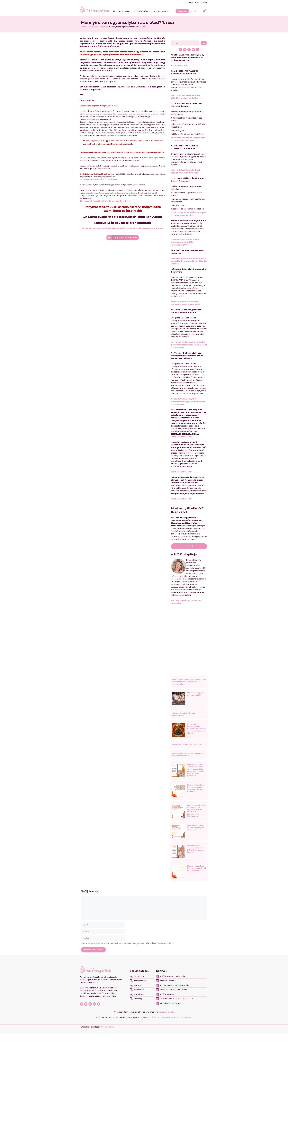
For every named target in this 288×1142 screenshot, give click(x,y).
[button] (122, 237)
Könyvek (126, 11)
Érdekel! (189, 546)
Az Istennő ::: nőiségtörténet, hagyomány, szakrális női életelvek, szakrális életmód (196, 728)
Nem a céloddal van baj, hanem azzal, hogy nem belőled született (195, 788)
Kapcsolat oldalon (166, 1012)
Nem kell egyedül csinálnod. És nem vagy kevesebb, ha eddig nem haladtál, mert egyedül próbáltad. (195, 770)
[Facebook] (180, 49)
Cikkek (165, 11)
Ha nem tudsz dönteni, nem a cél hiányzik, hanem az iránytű (195, 849)
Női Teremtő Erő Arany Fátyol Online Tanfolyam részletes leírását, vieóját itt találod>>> (189, 345)
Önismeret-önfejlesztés (98, 27)
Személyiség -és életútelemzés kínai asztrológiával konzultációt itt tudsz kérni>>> (189, 261)
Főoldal (117, 11)
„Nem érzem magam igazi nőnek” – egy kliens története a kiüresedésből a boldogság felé (189, 681)
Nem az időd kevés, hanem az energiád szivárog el (195, 827)
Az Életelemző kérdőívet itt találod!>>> (98, 179)
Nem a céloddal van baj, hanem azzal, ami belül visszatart (196, 868)
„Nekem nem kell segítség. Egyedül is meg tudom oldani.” (188, 754)
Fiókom (204, 2)
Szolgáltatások (142, 11)
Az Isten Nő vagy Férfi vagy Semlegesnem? (183, 714)
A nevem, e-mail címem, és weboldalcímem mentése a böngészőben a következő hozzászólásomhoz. (128, 943)
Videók (157, 11)
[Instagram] (189, 49)
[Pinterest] (193, 49)
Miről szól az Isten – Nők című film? (187, 744)
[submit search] (204, 43)
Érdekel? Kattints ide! (181, 436)
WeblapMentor (107, 1027)
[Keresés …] (185, 43)
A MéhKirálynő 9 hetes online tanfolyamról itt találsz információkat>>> (185, 242)
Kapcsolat (194, 2)
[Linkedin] (197, 49)
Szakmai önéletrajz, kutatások (186, 600)
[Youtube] (184, 49)
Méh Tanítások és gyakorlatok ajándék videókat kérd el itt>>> (186, 96)
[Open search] (195, 11)
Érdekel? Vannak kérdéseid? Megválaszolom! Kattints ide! (185, 303)
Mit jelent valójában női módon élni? (195, 694)
